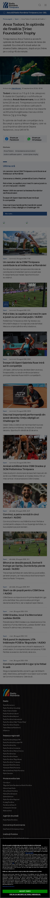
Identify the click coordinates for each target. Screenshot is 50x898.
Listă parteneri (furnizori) (8, 886)
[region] (25, 868)
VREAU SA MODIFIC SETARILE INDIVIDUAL (25, 894)
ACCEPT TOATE (25, 891)
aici (13, 863)
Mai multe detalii (29, 852)
